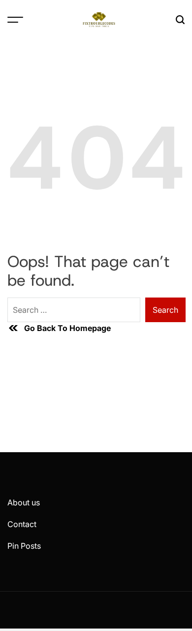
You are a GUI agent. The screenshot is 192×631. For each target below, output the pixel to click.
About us (23, 502)
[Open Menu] (15, 19)
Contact (21, 524)
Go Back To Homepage (67, 328)
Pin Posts (24, 546)
